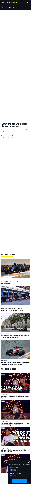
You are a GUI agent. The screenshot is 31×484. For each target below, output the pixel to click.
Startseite (10, 138)
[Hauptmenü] (3, 2)
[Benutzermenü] (27, 2)
